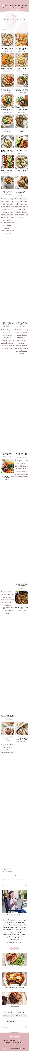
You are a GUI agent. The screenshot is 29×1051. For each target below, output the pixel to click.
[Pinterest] (14, 948)
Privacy (8, 1043)
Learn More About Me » (14, 942)
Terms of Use (17, 1043)
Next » (17, 875)
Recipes (12, 1040)
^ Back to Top (14, 1037)
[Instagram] (17, 948)
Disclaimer (13, 1045)
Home (6, 1040)
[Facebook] (11, 948)
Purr (24, 1048)
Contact (20, 1040)
